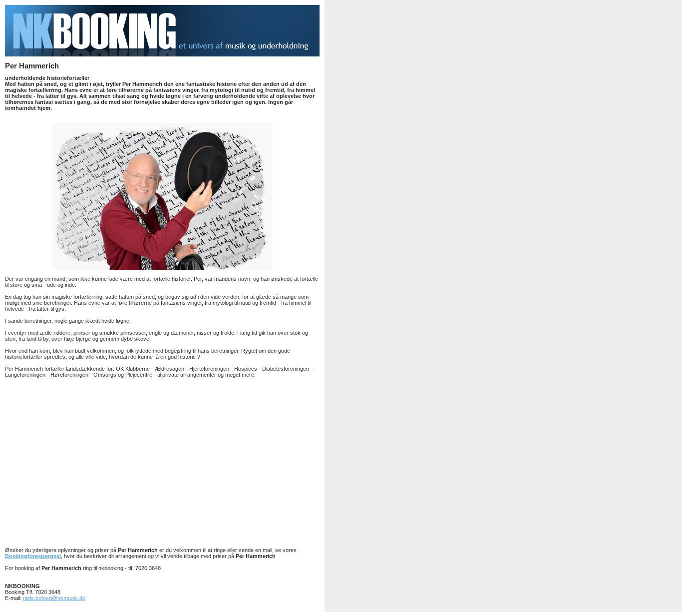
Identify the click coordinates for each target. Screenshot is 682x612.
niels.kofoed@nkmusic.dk (54, 598)
